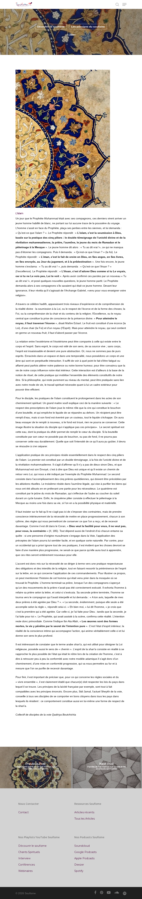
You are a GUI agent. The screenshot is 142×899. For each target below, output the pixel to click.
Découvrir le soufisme (51, 26)
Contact (23, 812)
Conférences (26, 864)
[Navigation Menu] (124, 4)
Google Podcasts (85, 852)
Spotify (78, 871)
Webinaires (25, 871)
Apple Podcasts (84, 858)
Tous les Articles (84, 818)
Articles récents (84, 812)
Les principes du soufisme (88, 26)
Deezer (79, 864)
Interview (24, 858)
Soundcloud (82, 845)
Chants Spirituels (29, 852)
